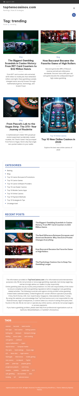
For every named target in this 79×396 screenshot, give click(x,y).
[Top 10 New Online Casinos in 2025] (58, 115)
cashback (19, 340)
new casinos (9, 360)
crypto (23, 343)
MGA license (19, 357)
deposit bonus (10, 347)
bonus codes (17, 336)
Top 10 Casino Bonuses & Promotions (21, 177)
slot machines (21, 374)
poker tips (15, 363)
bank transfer (26, 326)
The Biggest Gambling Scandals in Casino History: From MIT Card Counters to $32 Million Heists (21, 64)
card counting (28, 336)
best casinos (19, 330)
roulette (16, 370)
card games (9, 340)
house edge (30, 350)
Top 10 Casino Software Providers (19, 184)
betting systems (30, 330)
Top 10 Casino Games (15, 180)
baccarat (16, 326)
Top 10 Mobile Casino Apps (17, 190)
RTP (33, 370)
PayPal (28, 360)
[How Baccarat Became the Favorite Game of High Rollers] (58, 42)
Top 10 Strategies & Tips (16, 200)
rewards (8, 370)
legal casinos (25, 353)
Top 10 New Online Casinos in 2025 (58, 141)
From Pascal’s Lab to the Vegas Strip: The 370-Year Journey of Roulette (20, 126)
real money (25, 367)
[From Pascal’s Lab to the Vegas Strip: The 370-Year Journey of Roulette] (20, 107)
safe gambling (10, 374)
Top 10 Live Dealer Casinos (17, 187)
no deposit (19, 360)
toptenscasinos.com (14, 7)
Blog (21, 57)
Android (8, 326)
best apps (9, 330)
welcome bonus (24, 377)
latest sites (14, 353)
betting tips (9, 333)
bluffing (8, 336)
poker (7, 363)
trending (8, 377)
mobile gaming (30, 357)
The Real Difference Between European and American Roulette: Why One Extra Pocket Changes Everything (55, 237)
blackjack (18, 333)
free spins (9, 350)
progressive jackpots (12, 367)
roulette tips (25, 370)
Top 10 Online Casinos (58, 136)
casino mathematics (12, 343)
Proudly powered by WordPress (45, 388)
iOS (7, 353)
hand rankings (19, 350)
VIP (15, 377)
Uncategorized (12, 203)
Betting (9, 170)
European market (23, 347)
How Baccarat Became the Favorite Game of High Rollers (58, 62)
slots (30, 374)
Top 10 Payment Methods (16, 197)
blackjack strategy (29, 333)
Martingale (9, 357)
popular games (26, 363)
